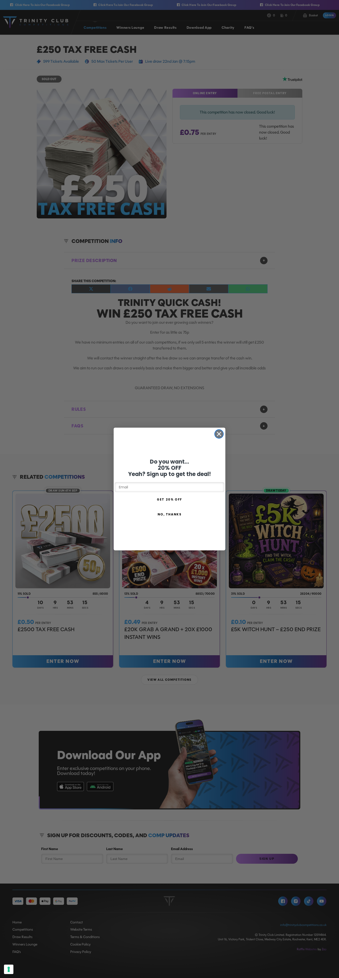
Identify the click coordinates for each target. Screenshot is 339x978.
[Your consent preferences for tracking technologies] (8, 969)
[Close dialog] (219, 434)
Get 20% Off (169, 499)
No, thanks (170, 514)
